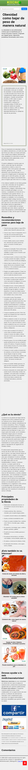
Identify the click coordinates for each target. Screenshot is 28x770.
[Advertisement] (14, 53)
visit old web (21, 761)
